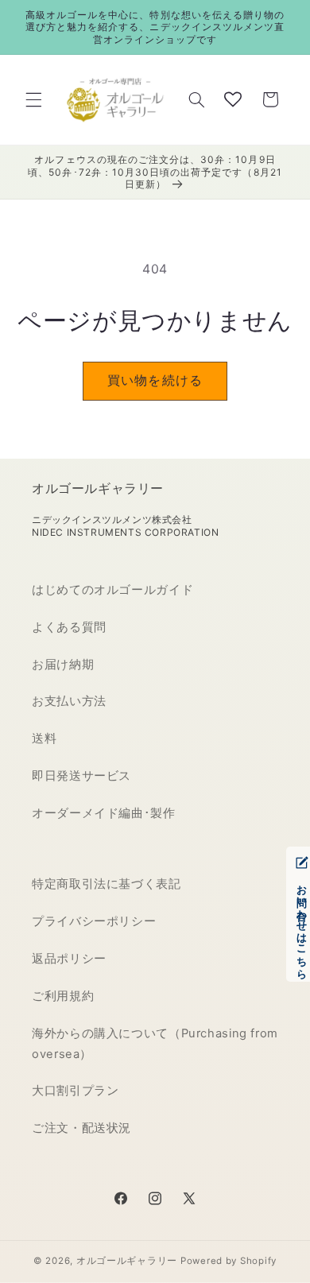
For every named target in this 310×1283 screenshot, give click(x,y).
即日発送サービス (81, 776)
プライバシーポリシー (94, 921)
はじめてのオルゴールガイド (112, 590)
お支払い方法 (69, 701)
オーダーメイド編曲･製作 (104, 813)
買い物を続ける (154, 380)
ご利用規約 (63, 996)
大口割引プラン (75, 1090)
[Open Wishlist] (233, 99)
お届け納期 (63, 664)
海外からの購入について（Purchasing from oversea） (155, 1043)
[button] (33, 99)
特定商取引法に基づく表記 (106, 884)
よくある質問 (69, 627)
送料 (44, 738)
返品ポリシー (69, 959)
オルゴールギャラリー (126, 1260)
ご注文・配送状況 (81, 1128)
